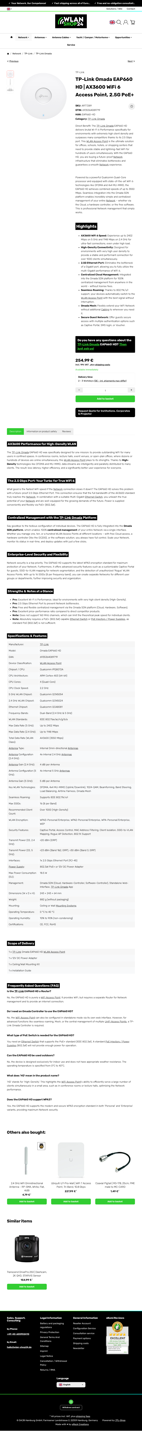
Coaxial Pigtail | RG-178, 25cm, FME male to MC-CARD (115, 1185)
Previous (13, 61)
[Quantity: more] (131, 389)
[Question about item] (131, 106)
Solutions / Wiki (114, 8)
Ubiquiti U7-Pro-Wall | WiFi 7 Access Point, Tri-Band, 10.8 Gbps (71, 1185)
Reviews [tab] (66, 431)
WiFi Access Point (50, 997)
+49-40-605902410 (18, 1334)
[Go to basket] (132, 22)
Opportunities (122, 37)
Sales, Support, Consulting (16, 1319)
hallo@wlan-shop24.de (19, 1347)
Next (130, 61)
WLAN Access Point (97, 141)
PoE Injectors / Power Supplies (108, 619)
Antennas (40, 37)
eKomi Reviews (115, 1318)
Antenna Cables (60, 37)
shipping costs (102, 364)
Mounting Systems (66, 905)
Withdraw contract (71, 1407)
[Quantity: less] (79, 389)
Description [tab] (15, 431)
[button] (10, 74)
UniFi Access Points (116, 1021)
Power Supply (16, 866)
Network (22, 37)
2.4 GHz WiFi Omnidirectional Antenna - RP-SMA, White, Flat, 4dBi (27, 1187)
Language (63, 1378)
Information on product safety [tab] (42, 431)
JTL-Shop (120, 1420)
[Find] (119, 22)
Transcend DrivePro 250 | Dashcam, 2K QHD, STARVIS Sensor (27, 1274)
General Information (85, 1318)
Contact (131, 8)
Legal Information (51, 1318)
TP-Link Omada (96, 119)
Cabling (105, 309)
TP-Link (44, 644)
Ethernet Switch (94, 496)
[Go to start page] (71, 22)
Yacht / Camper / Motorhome (92, 37)
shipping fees (83, 1416)
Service (71, 45)
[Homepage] (8, 54)
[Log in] (125, 22)
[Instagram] (71, 1402)
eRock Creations (80, 1424)
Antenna (13, 748)
